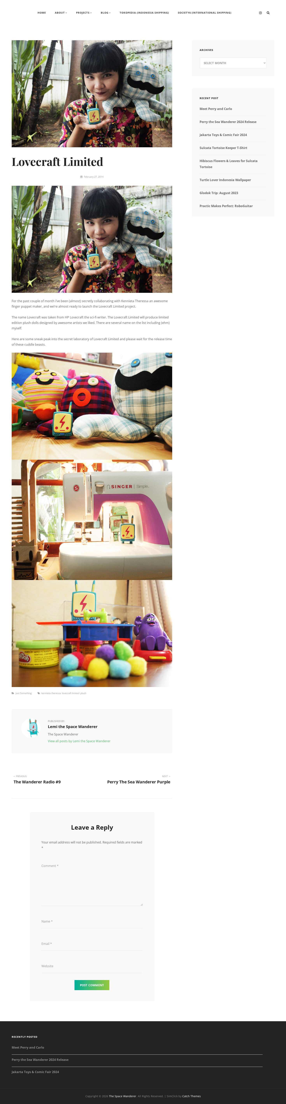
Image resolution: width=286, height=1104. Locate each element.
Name (47, 921)
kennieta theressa (51, 693)
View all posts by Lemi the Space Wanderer (79, 741)
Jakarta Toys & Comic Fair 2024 (223, 135)
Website (47, 966)
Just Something (24, 693)
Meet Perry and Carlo (216, 109)
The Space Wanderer (122, 1096)
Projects (82, 12)
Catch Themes (191, 1096)
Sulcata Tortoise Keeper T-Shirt (223, 148)
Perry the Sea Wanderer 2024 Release (228, 122)
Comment (50, 866)
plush (83, 693)
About (60, 12)
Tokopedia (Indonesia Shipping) (144, 12)
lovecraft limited (70, 693)
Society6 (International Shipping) (204, 12)
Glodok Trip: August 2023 (219, 193)
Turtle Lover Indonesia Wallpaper (225, 180)
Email (46, 944)
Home (42, 12)
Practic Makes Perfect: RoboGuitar (226, 206)
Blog (104, 12)
